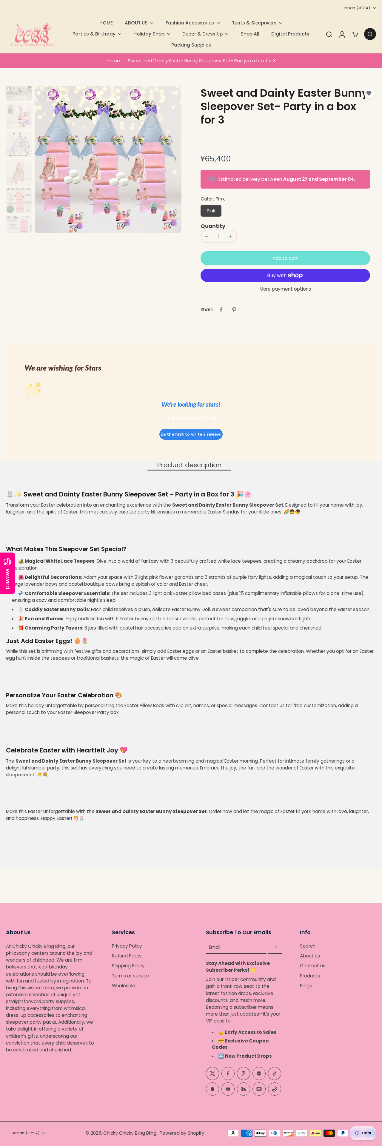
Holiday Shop (148, 34)
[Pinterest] (243, 1073)
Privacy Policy (127, 946)
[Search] (328, 34)
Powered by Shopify (182, 1133)
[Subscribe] (275, 947)
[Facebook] (228, 1073)
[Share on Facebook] (221, 309)
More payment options (285, 289)
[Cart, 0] (355, 34)
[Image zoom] (108, 159)
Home (113, 61)
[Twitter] (212, 1073)
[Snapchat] (212, 1089)
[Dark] (370, 34)
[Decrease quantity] (207, 236)
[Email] (259, 1089)
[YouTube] (228, 1089)
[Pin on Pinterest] (234, 309)
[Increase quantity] (231, 236)
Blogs (306, 985)
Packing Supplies (191, 45)
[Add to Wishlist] (369, 93)
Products (310, 976)
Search (307, 946)
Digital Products (290, 34)
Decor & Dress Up (202, 34)
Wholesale (123, 985)
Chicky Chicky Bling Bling (129, 1133)
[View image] (19, 88)
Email (214, 947)
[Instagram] (259, 1073)
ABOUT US (136, 23)
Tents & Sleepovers (254, 23)
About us (310, 956)
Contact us (312, 966)
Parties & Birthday (94, 34)
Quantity (213, 226)
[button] (285, 258)
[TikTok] (274, 1073)
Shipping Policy (128, 966)
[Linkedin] (243, 1089)
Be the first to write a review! (191, 434)
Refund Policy (127, 956)
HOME (106, 23)
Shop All (250, 34)
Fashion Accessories (190, 23)
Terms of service (130, 976)
